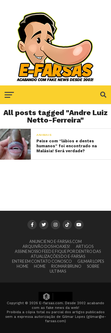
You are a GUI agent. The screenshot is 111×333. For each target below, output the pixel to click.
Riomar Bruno (66, 266)
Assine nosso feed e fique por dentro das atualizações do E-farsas (58, 254)
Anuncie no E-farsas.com (55, 241)
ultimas (58, 271)
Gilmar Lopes (90, 261)
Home (22, 266)
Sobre (93, 266)
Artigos (84, 246)
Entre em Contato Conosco (42, 261)
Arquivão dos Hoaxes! (46, 246)
